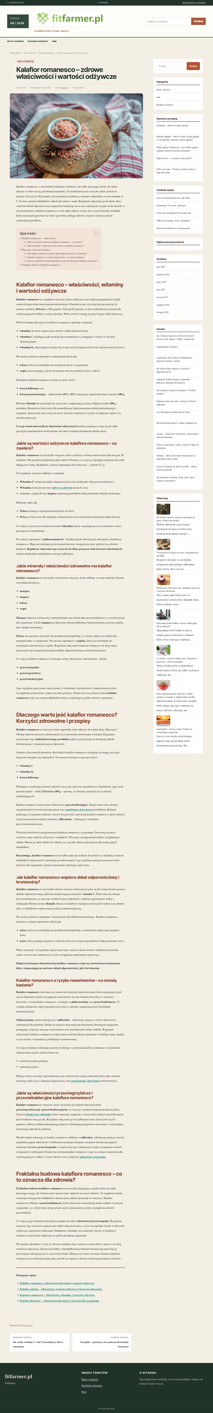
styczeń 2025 (162, 297)
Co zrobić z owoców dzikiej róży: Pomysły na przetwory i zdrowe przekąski (177, 660)
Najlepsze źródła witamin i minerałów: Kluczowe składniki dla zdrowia (174, 381)
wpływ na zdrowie (61, 487)
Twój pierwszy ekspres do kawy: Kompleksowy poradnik (177, 554)
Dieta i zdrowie (15, 41)
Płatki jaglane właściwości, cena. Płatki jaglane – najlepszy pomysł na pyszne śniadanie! (178, 149)
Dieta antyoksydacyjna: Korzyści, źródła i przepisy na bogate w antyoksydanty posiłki (176, 695)
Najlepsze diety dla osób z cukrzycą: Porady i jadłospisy (177, 403)
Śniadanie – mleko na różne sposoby (173, 125)
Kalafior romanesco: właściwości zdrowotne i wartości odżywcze (57, 1283)
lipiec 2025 (161, 281)
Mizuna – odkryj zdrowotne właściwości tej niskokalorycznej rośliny (176, 457)
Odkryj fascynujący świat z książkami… (174, 220)
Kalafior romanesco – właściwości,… (40, 238)
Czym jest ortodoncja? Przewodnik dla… (175, 212)
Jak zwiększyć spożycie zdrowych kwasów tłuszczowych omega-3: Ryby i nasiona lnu (175, 337)
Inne (54, 41)
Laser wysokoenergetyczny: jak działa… (174, 197)
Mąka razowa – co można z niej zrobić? (174, 158)
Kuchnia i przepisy (38, 41)
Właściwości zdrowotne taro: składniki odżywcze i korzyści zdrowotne (178, 589)
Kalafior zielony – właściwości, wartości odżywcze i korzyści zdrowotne (61, 1289)
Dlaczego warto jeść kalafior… (37, 249)
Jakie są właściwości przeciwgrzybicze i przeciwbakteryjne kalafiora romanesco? (62, 260)
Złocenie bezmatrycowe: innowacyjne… (174, 228)
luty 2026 (161, 266)
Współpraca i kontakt (194, 3)
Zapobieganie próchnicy (167, 346)
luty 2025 (161, 289)
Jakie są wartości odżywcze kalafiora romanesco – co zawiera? (54, 241)
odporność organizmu (93, 1157)
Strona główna (15, 53)
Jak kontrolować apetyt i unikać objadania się (176, 422)
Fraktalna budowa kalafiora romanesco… (42, 264)
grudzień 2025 (163, 274)
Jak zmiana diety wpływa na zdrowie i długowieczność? (173, 370)
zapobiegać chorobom (78, 809)
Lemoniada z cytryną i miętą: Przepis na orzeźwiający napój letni (174, 730)
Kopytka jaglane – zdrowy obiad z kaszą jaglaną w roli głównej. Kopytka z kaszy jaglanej (178, 138)
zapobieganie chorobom (84, 1081)
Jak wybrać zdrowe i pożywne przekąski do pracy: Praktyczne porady (176, 519)
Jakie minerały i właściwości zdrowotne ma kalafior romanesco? (55, 245)
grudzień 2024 (163, 304)
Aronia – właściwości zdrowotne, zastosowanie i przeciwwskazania (178, 435)
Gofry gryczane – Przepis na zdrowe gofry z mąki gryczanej (176, 171)
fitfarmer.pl (64, 87)
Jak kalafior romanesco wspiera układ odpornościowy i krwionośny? (57, 253)
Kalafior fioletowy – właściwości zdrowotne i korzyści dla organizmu (59, 1301)
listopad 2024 (162, 312)
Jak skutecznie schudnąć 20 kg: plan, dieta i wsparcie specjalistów (176, 479)
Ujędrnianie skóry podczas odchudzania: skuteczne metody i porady (174, 359)
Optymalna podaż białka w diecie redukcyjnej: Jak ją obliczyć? (177, 625)
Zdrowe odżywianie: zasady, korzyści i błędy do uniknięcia (178, 446)
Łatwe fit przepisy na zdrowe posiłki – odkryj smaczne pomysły (177, 468)
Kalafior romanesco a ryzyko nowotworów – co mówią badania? (55, 257)
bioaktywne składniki (38, 1114)
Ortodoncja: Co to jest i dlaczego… (172, 205)
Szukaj (198, 21)
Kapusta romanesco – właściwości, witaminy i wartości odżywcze (57, 1295)
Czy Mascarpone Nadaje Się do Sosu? (173, 412)
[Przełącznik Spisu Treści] (94, 233)
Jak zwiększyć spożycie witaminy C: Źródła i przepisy (176, 392)
